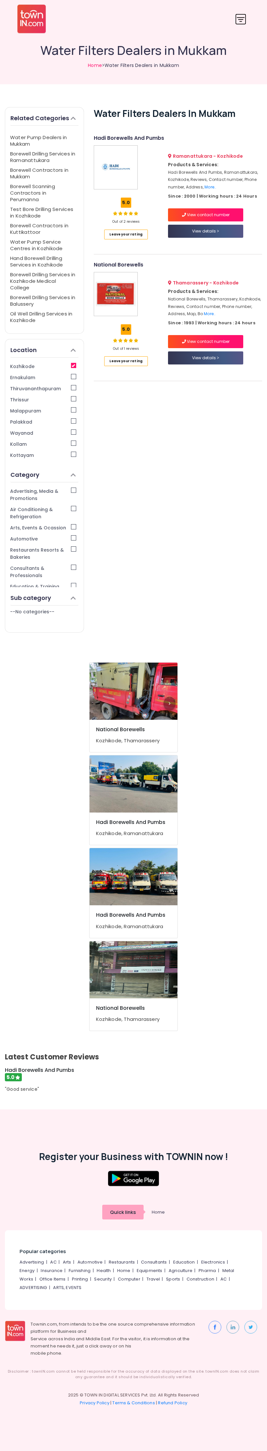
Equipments (149, 1270)
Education (184, 1262)
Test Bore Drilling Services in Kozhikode (41, 212)
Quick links (123, 1212)
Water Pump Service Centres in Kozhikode (36, 245)
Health (104, 1270)
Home (95, 65)
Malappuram (25, 411)
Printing (80, 1279)
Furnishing (80, 1270)
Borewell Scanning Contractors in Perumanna (32, 193)
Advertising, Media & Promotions (34, 495)
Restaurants (122, 1262)
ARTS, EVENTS (67, 1287)
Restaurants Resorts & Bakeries (37, 553)
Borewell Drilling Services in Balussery (43, 300)
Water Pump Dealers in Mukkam (38, 140)
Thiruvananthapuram (35, 388)
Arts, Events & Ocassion (38, 527)
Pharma (207, 1270)
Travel (153, 1279)
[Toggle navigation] (240, 19)
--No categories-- (32, 611)
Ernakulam (22, 377)
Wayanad (21, 433)
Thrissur (19, 399)
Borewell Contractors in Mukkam (39, 173)
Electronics (213, 1262)
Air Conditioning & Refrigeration (31, 513)
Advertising (32, 1262)
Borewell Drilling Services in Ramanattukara (43, 157)
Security (103, 1279)
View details (204, 231)
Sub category (30, 598)
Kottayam (22, 455)
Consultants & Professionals (27, 572)
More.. (210, 187)
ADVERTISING (33, 1287)
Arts (67, 1262)
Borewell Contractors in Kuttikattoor (39, 228)
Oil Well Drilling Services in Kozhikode (41, 317)
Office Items (52, 1279)
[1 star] (136, 213)
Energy (27, 1270)
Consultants (154, 1262)
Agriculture (180, 1270)
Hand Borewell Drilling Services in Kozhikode (36, 261)
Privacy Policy (94, 1403)
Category (24, 475)
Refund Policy (172, 1403)
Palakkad (21, 422)
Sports (173, 1279)
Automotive (24, 539)
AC (53, 1262)
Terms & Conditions (133, 1403)
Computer (129, 1279)
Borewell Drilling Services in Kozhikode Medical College (43, 281)
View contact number (208, 215)
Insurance (52, 1270)
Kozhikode (22, 366)
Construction (200, 1279)
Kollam (18, 444)
